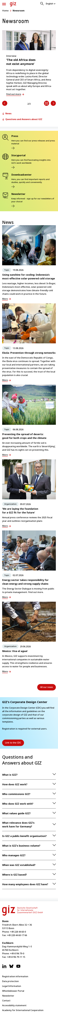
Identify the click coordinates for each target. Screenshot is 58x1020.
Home (5, 10)
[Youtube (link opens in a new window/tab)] (18, 967)
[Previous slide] (4, 103)
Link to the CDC (14, 743)
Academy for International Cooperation (22, 1010)
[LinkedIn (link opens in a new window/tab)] (4, 967)
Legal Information (11, 986)
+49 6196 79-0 (17, 953)
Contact (6, 1000)
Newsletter (8, 995)
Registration (8, 728)
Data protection (10, 981)
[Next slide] (53, 103)
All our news (46, 687)
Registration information (15, 976)
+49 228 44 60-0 (18, 931)
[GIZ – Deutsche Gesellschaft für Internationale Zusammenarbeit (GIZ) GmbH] (13, 3)
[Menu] (4, 4)
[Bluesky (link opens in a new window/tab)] (11, 967)
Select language (51, 3)
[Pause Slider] (46, 103)
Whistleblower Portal (13, 990)
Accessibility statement (14, 1005)
